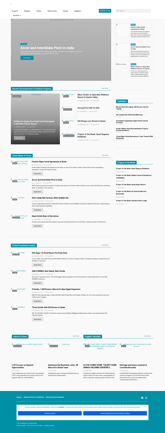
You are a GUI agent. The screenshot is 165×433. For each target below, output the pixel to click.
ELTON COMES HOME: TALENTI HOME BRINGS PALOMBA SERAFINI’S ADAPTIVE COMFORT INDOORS (100, 367)
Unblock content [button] (49, 413)
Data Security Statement (55, 397)
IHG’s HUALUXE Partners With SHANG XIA (50, 198)
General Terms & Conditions (34, 397)
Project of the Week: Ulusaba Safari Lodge (131, 201)
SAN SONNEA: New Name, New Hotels (48, 271)
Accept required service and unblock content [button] (115, 413)
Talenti (87, 346)
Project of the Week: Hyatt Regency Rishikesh (132, 168)
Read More (27, 58)
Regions (27, 11)
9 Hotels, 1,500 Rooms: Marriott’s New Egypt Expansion (56, 289)
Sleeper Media (33, 423)
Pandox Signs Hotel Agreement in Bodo (49, 162)
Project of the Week (69, 135)
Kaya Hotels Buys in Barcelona (45, 216)
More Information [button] (82, 418)
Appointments (17, 346)
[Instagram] (146, 398)
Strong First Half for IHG (88, 108)
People (65, 11)
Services (16, 15)
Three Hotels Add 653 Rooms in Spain (48, 307)
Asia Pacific (16, 254)
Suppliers (77, 11)
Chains (38, 11)
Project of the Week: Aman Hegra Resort (131, 185)
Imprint (19, 397)
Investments (16, 217)
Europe (15, 272)
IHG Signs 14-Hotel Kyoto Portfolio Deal (49, 253)
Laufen (123, 346)
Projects (15, 11)
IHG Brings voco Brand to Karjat (92, 121)
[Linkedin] (142, 398)
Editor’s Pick (52, 11)
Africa (14, 290)
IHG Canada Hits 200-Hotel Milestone (129, 115)
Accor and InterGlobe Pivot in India (47, 48)
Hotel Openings (16, 96)
